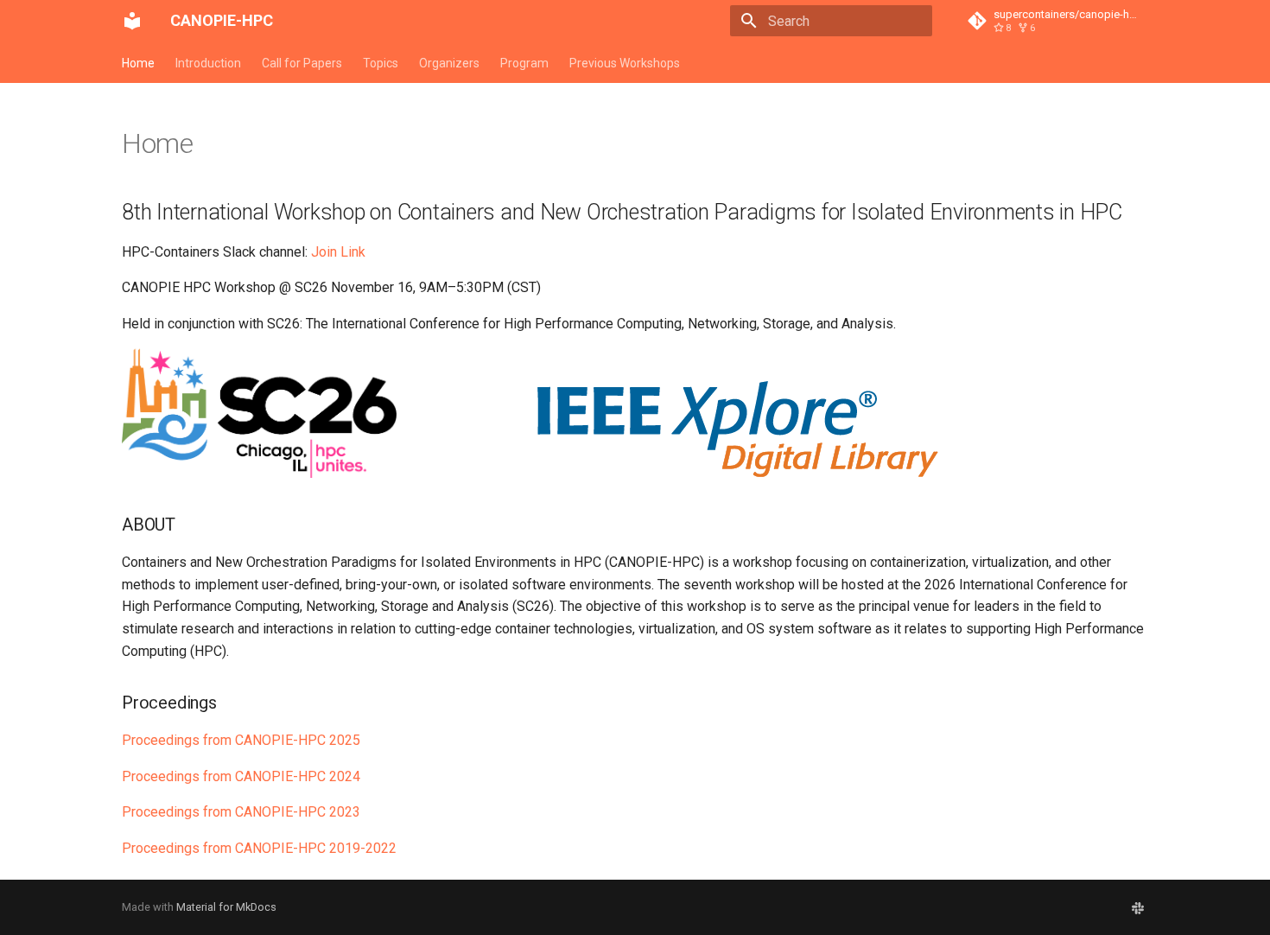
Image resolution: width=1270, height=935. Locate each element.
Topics (380, 63)
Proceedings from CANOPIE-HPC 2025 (241, 740)
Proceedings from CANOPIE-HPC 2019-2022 (259, 848)
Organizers (449, 63)
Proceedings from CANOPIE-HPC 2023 (241, 812)
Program (524, 63)
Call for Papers (302, 63)
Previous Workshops (624, 63)
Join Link (338, 252)
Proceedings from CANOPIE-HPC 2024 (241, 776)
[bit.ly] (1138, 907)
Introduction (208, 63)
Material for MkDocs (226, 906)
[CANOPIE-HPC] (132, 20)
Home (138, 63)
